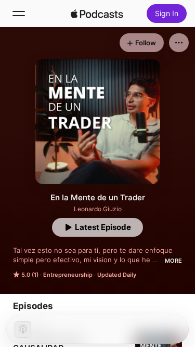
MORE (173, 260)
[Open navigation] (18, 13)
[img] (97, 13)
